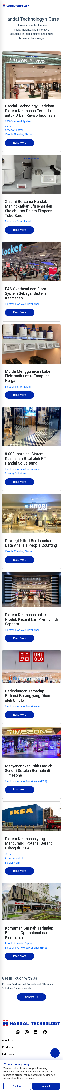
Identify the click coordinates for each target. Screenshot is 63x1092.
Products (7, 1047)
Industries (8, 1054)
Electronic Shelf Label (18, 221)
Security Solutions (15, 473)
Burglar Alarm (13, 862)
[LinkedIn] (35, 1032)
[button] (57, 6)
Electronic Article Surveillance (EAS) (26, 781)
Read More (19, 142)
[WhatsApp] (18, 1032)
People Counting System (19, 134)
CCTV (8, 125)
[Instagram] (27, 1032)
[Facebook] (45, 1032)
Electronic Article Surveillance (22, 304)
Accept (46, 1086)
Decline (17, 1086)
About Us (7, 1040)
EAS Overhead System (18, 121)
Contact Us (31, 997)
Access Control (14, 130)
